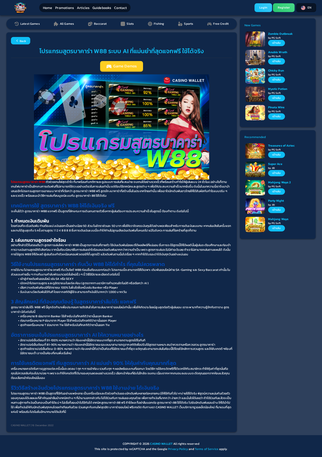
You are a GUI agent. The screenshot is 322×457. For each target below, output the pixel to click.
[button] (306, 7)
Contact (120, 7)
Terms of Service (206, 449)
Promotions (64, 7)
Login (263, 7)
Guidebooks (101, 7)
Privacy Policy (178, 449)
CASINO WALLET (161, 443)
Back (22, 41)
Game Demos (124, 66)
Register (284, 7)
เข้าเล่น (276, 43)
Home (47, 7)
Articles (83, 7)
